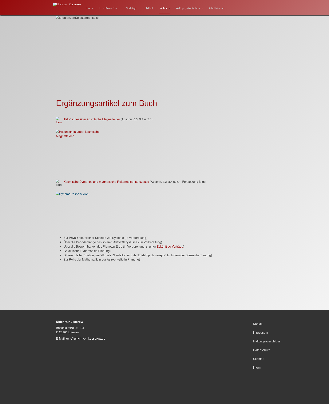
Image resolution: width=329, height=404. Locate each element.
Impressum (260, 332)
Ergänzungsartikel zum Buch (106, 102)
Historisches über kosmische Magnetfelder (91, 119)
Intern (257, 367)
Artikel (149, 8)
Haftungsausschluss (263, 341)
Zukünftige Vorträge (170, 246)
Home (90, 8)
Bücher (163, 8)
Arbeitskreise (217, 8)
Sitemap (258, 358)
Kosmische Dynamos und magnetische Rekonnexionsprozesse (106, 181)
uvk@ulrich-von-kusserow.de (85, 338)
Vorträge (131, 8)
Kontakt (258, 324)
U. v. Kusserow (108, 8)
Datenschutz (261, 350)
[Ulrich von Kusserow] (67, 4)
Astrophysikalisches (188, 8)
